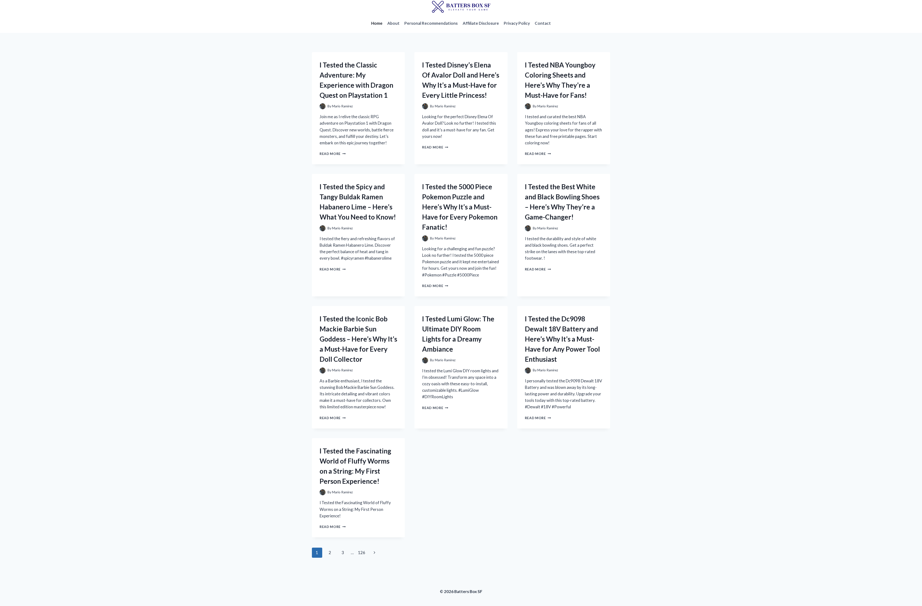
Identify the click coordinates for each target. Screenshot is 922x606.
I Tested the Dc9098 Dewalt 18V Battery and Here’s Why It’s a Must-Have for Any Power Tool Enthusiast (562, 339)
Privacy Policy (517, 23)
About (393, 23)
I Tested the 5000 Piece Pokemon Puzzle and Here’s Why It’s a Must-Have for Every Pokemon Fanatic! (459, 207)
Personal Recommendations (431, 23)
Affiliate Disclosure (481, 23)
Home (376, 23)
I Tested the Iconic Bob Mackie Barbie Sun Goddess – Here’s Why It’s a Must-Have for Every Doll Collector (358, 339)
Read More (333, 154)
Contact (543, 23)
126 (361, 552)
